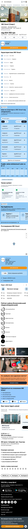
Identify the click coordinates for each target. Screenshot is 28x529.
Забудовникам (5, 505)
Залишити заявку (14, 383)
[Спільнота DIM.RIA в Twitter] (15, 502)
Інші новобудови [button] (7, 1)
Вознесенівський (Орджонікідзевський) (8, 27)
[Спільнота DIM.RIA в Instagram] (2, 502)
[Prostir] (3, 43)
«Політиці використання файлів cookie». (9, 523)
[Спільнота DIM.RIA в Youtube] (12, 502)
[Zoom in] (26, 234)
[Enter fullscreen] (26, 254)
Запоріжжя (4, 27)
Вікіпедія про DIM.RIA (7, 507)
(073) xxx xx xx (14, 47)
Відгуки (23, 5)
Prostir (7, 43)
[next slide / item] (25, 14)
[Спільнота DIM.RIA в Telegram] (8, 502)
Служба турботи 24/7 (7, 512)
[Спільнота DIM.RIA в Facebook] (5, 502)
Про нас (3, 514)
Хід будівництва (16, 5)
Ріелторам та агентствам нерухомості (11, 499)
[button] (2, 2)
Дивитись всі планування (14, 160)
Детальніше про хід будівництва (9, 222)
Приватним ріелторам (7, 496)
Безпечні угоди (5, 509)
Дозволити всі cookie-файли (12, 526)
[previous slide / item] (2, 14)
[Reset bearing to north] (26, 238)
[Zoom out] (26, 236)
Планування (9, 5)
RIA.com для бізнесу (6, 494)
